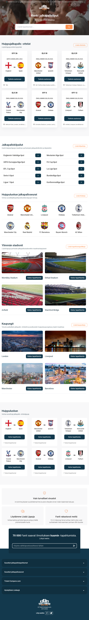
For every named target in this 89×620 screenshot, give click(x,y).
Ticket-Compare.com (12, 581)
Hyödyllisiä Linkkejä (12, 590)
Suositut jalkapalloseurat (14, 572)
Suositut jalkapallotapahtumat (16, 563)
